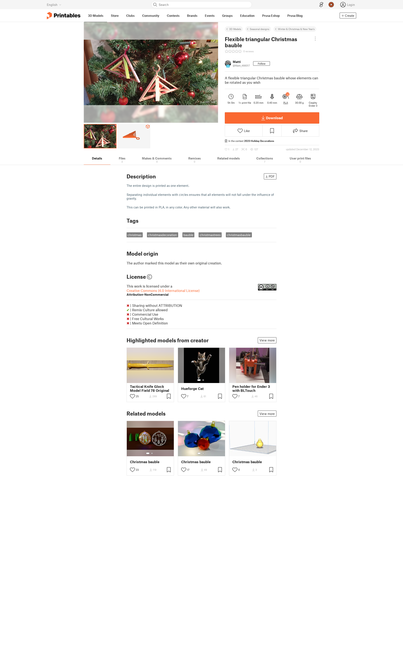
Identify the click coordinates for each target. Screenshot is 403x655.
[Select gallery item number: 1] (199, 380)
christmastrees (210, 235)
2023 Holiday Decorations (259, 140)
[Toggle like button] (132, 396)
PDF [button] (272, 176)
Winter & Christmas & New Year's (296, 28)
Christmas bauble (145, 462)
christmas (134, 235)
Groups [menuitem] (227, 15)
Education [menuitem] (247, 15)
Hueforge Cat (192, 389)
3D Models (235, 28)
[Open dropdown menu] (315, 38)
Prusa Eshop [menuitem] (271, 15)
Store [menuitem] (115, 15)
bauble (188, 235)
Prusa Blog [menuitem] (295, 15)
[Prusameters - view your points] (331, 4)
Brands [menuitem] (192, 15)
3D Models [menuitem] (95, 15)
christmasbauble (239, 235)
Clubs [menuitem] (130, 15)
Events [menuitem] (210, 15)
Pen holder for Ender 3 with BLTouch (251, 388)
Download (274, 118)
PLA (285, 102)
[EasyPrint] (321, 4)
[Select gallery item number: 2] (203, 380)
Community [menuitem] (150, 15)
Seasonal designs (259, 28)
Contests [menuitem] (173, 15)
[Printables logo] (63, 15)
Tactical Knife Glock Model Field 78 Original (149, 388)
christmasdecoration (162, 235)
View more (267, 340)
